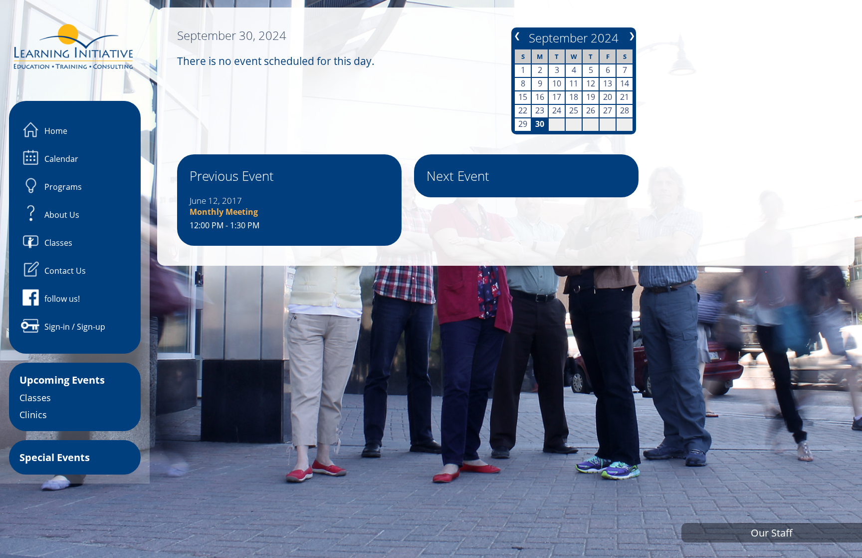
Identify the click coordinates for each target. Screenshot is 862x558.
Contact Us (65, 270)
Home (55, 130)
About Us (61, 214)
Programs (63, 186)
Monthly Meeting (224, 211)
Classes (58, 242)
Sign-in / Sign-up (74, 326)
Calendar (61, 158)
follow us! (62, 298)
